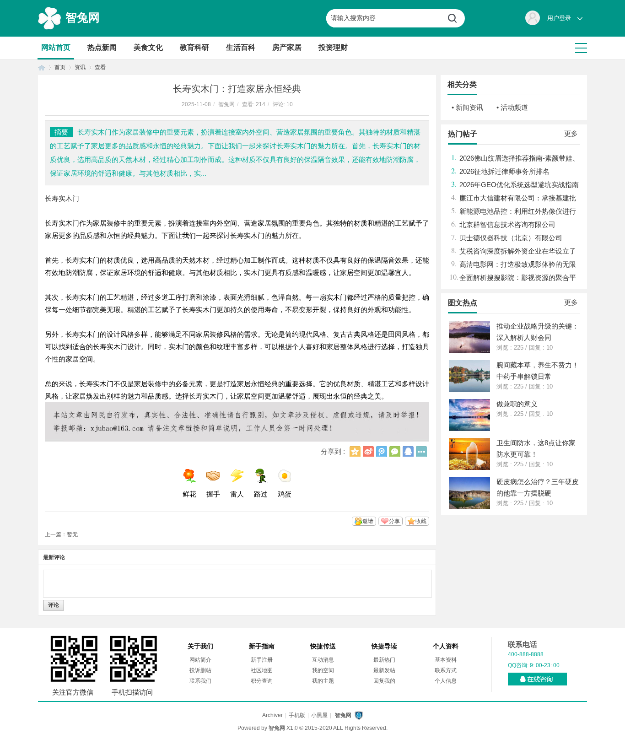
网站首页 (55, 47)
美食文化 (148, 47)
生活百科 (240, 47)
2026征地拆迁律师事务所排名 (504, 171)
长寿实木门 (62, 198)
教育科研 (194, 47)
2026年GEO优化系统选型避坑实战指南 (519, 185)
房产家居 (287, 47)
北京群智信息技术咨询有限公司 (507, 224)
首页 (41, 67)
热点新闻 (102, 47)
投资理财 (333, 47)
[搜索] (456, 18)
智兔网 (82, 17)
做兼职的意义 (517, 404)
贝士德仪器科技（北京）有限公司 (510, 238)
